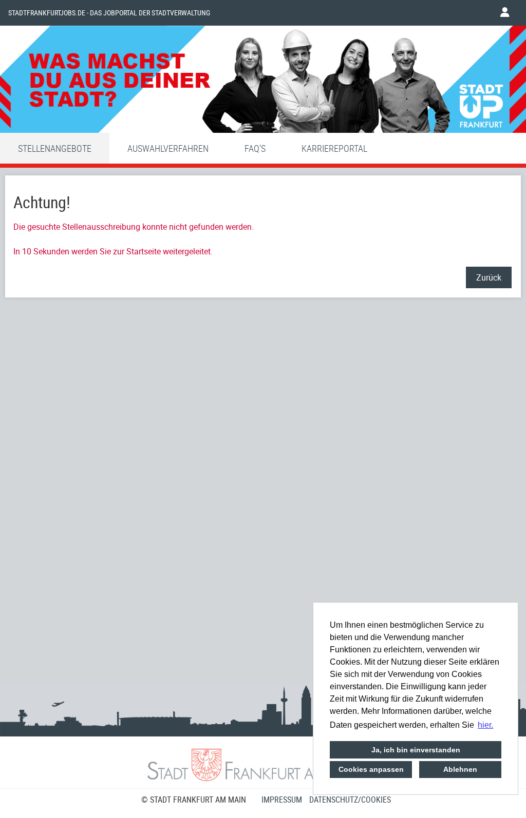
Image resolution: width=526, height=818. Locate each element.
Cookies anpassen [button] (371, 769)
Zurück (488, 277)
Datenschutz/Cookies (350, 799)
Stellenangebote (54, 148)
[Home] (263, 82)
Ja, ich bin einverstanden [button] (415, 750)
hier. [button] (485, 725)
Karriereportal (334, 148)
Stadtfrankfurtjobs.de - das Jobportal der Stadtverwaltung (109, 12)
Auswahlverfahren (168, 148)
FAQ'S (255, 148)
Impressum (281, 799)
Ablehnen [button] (460, 769)
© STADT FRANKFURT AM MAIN (193, 799)
